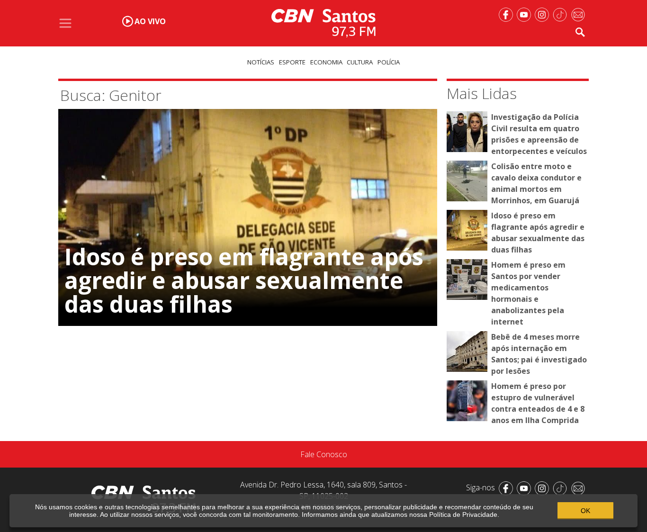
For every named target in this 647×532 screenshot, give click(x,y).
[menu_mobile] (65, 23)
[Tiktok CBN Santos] (562, 14)
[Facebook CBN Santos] (508, 14)
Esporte (292, 62)
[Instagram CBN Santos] (544, 14)
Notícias (260, 62)
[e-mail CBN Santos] (580, 14)
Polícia (388, 62)
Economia (326, 62)
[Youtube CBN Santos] (526, 14)
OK (585, 510)
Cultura (360, 62)
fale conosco (323, 454)
